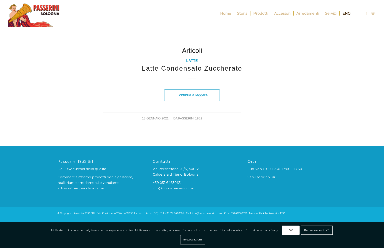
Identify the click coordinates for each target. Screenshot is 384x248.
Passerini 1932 (190, 118)
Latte (192, 61)
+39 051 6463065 (167, 183)
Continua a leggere (192, 95)
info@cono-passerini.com (174, 188)
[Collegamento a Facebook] (366, 13)
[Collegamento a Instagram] (373, 13)
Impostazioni (192, 239)
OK (290, 230)
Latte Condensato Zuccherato (192, 68)
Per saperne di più (317, 230)
